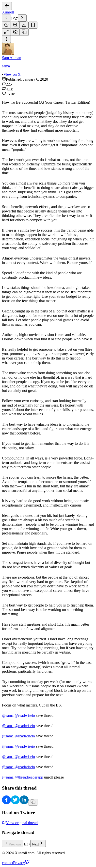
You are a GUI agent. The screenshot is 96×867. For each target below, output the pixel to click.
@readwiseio (25, 715)
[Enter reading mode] (6, 32)
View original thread (22, 823)
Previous (15, 844)
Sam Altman (11, 58)
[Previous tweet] (6, 18)
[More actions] (6, 39)
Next (35, 844)
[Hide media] (15, 32)
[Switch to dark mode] (6, 25)
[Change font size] (15, 25)
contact (7, 863)
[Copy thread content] (24, 32)
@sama (8, 715)
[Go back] (7, 6)
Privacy (19, 863)
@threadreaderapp (29, 777)
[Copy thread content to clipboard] (33, 802)
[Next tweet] (22, 18)
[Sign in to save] (33, 25)
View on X (12, 74)
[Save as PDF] (24, 25)
